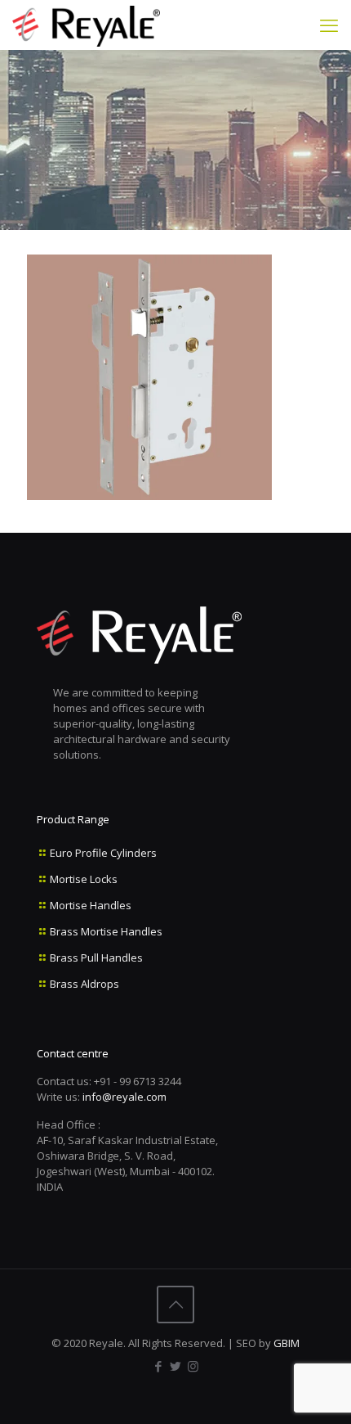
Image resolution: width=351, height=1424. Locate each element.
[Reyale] (86, 24)
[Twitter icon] (176, 1366)
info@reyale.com (124, 1096)
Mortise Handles (90, 905)
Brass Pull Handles (96, 957)
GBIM (286, 1343)
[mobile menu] (329, 24)
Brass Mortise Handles (106, 931)
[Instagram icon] (193, 1366)
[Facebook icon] (159, 1366)
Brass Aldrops (84, 983)
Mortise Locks (84, 879)
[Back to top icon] (175, 1304)
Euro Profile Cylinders (103, 852)
